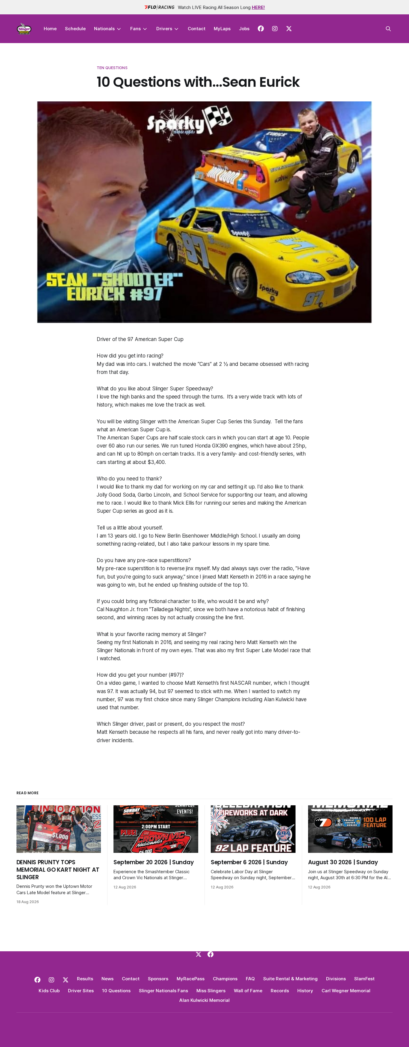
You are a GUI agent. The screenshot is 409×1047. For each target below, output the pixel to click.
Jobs (244, 28)
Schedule (75, 28)
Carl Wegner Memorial (346, 990)
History (305, 990)
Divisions (336, 978)
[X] (199, 954)
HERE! (258, 7)
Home (50, 28)
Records (280, 990)
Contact (196, 28)
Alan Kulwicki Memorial (204, 1000)
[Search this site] (388, 29)
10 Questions (116, 990)
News (107, 978)
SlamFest (364, 978)
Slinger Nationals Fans (163, 990)
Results (85, 978)
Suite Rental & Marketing (290, 978)
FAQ (250, 978)
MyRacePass (191, 978)
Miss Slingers (210, 990)
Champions (225, 978)
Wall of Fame (248, 990)
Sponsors (158, 978)
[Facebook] (210, 954)
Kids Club (49, 990)
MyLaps (222, 28)
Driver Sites (81, 990)
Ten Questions (112, 67)
